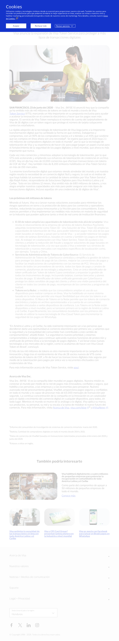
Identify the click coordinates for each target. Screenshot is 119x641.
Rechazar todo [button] (41, 26)
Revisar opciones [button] (63, 26)
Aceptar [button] (16, 26)
